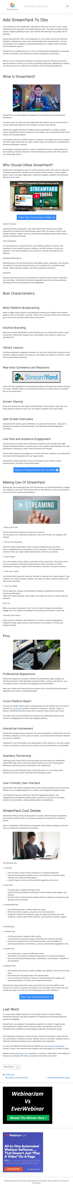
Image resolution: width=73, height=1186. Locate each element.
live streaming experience (54, 1046)
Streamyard (9, 1074)
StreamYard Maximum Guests (58, 1077)
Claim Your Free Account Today (35, 217)
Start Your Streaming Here (35, 996)
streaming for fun (21, 1053)
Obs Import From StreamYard (16, 1077)
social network (16, 708)
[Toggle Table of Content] (16, 1067)
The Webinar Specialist (35, 6)
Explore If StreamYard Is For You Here (35, 470)
